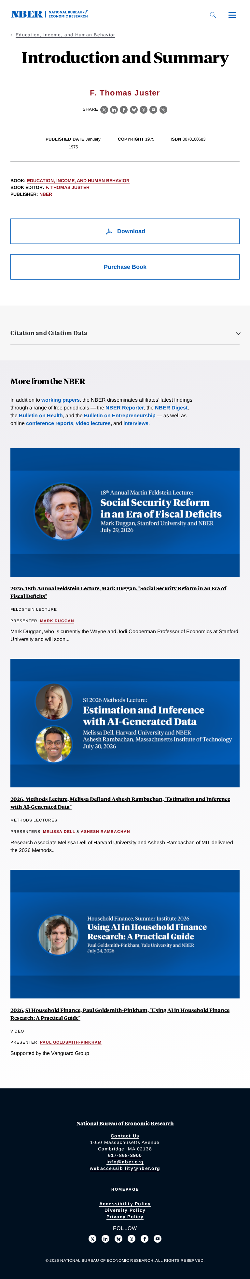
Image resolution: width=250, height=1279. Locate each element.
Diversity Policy (125, 1210)
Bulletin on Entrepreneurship (120, 415)
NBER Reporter (124, 407)
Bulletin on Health (41, 415)
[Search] (213, 15)
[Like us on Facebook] (144, 1239)
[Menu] (232, 15)
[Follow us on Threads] (131, 1239)
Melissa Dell (59, 831)
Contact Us (125, 1135)
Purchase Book (125, 267)
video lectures (93, 423)
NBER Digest (171, 407)
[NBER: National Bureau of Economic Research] (54, 16)
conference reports (49, 423)
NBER (45, 194)
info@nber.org (125, 1161)
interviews (135, 423)
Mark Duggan (57, 621)
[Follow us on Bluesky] (118, 1239)
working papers (60, 400)
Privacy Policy (125, 1216)
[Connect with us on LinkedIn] (105, 1239)
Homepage (125, 1189)
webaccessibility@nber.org (125, 1168)
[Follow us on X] (92, 1239)
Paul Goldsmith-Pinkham (71, 1042)
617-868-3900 (125, 1155)
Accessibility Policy (125, 1203)
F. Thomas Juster (125, 92)
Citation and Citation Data (48, 333)
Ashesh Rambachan (105, 831)
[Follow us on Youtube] (157, 1239)
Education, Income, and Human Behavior (65, 34)
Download (130, 231)
